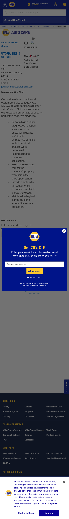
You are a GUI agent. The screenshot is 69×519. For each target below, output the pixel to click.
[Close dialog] (64, 231)
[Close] (63, 481)
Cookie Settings (26, 513)
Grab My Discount (34, 271)
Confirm (49, 513)
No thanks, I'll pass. (34, 277)
